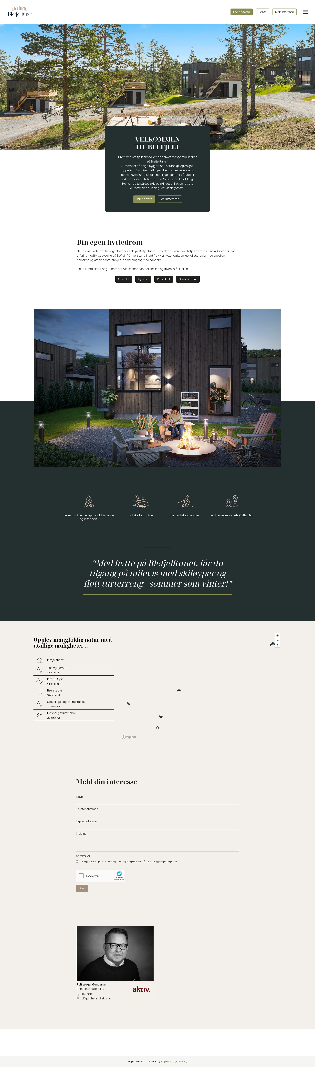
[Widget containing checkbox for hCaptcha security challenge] (101, 876)
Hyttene (143, 279)
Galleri (262, 12)
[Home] (20, 11)
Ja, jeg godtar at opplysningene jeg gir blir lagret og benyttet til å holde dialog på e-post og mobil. (129, 861)
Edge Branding (180, 1061)
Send (82, 888)
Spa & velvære (188, 279)
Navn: (80, 797)
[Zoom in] (277, 635)
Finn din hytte (241, 12)
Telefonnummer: (87, 809)
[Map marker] (157, 727)
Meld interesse (284, 12)
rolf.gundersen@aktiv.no (96, 998)
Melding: (81, 833)
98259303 (87, 994)
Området (123, 279)
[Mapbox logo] (129, 737)
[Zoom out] (277, 640)
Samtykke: (83, 856)
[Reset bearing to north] (277, 645)
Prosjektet (163, 279)
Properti (165, 1061)
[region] (201, 685)
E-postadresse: (86, 821)
